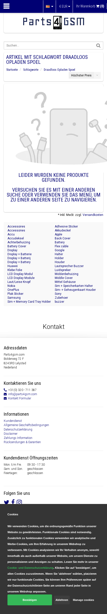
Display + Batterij (19, 258)
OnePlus (13, 290)
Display (12, 250)
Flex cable (61, 246)
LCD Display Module (21, 278)
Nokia (11, 286)
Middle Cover (64, 278)
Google (59, 250)
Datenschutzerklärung (18, 429)
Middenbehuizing (66, 274)
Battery (60, 242)
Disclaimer (10, 433)
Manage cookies (83, 599)
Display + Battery (19, 262)
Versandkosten (93, 215)
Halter (59, 254)
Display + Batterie (19, 254)
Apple (58, 234)
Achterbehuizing (18, 242)
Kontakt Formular (19, 398)
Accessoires (16, 226)
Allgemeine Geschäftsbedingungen (26, 425)
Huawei (12, 266)
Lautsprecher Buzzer (69, 266)
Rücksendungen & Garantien (22, 442)
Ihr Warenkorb (90, 6)
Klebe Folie (14, 270)
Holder (59, 258)
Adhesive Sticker (66, 226)
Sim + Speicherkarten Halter (74, 286)
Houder (60, 262)
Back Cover (62, 238)
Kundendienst (13, 421)
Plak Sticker (15, 294)
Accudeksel (15, 238)
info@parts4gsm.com (22, 394)
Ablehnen (61, 599)
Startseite (12, 69)
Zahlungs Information (18, 438)
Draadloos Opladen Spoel (59, 69)
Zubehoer (61, 297)
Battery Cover (16, 246)
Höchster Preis (81, 75)
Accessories (16, 230)
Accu (11, 234)
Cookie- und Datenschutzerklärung (30, 567)
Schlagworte (30, 69)
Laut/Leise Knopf (19, 282)
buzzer (59, 301)
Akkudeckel (63, 230)
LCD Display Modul (20, 274)
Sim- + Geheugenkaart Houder (75, 290)
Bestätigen (30, 599)
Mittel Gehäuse (65, 282)
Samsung (14, 297)
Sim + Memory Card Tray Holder (29, 301)
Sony (58, 294)
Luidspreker (63, 270)
